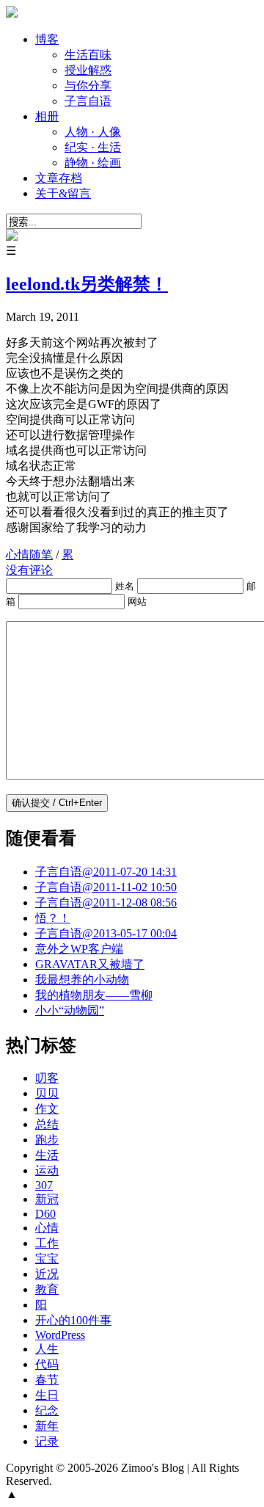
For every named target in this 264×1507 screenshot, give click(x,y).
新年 (47, 1426)
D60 (45, 1214)
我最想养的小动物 (82, 979)
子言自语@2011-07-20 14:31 (106, 871)
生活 (47, 1155)
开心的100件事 (73, 1320)
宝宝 (47, 1258)
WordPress (60, 1335)
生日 (47, 1395)
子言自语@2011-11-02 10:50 (106, 887)
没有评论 (29, 570)
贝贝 (47, 1093)
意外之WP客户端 (79, 949)
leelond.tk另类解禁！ (87, 284)
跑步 (47, 1139)
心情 (47, 1227)
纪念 (47, 1410)
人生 (47, 1349)
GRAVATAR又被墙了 (89, 964)
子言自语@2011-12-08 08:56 (106, 902)
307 (44, 1185)
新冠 (47, 1199)
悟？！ (52, 918)
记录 (47, 1441)
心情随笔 (29, 554)
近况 (47, 1274)
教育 (47, 1289)
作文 (47, 1109)
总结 (47, 1124)
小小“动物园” (69, 1010)
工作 (47, 1243)
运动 (47, 1170)
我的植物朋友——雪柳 (94, 995)
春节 (47, 1379)
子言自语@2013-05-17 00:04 (106, 933)
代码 (47, 1364)
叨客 (47, 1078)
